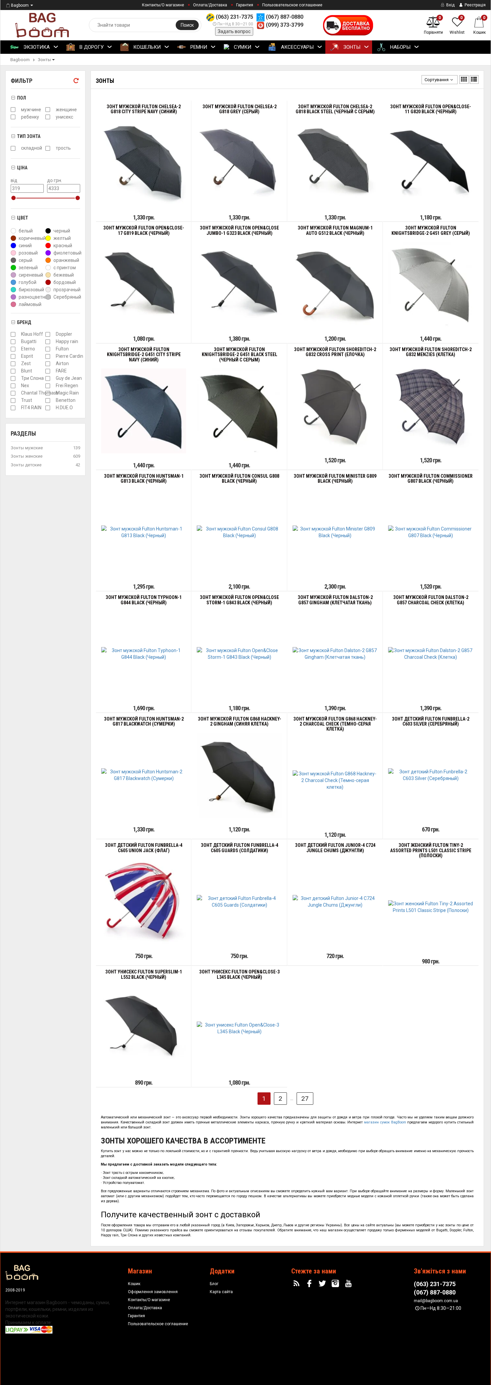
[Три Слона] (13, 378)
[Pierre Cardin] (47, 356)
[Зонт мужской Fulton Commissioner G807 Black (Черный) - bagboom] (430, 532)
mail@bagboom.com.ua (436, 1300)
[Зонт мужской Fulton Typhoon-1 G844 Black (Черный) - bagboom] (143, 653)
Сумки (241, 47)
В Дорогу (91, 47)
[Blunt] (13, 371)
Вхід (450, 5)
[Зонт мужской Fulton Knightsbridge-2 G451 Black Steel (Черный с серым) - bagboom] (239, 410)
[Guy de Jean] (47, 378)
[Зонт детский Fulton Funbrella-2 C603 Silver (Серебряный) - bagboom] (430, 775)
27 (305, 1098)
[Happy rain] (47, 341)
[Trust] (13, 400)
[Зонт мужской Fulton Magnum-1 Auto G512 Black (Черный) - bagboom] (335, 284)
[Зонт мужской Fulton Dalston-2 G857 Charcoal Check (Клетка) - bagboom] (430, 653)
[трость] (47, 148)
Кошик (134, 1283)
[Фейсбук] (310, 1284)
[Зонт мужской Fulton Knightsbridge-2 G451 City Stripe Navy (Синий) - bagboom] (143, 410)
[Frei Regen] (47, 385)
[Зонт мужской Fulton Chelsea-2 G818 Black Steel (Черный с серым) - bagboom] (335, 162)
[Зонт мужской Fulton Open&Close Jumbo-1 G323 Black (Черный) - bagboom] (239, 284)
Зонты (351, 47)
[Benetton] (47, 400)
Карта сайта (221, 1291)
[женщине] (47, 109)
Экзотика (36, 47)
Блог (214, 1283)
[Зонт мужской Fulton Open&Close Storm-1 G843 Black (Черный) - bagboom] (239, 653)
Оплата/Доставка (210, 5)
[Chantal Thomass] (13, 393)
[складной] (13, 148)
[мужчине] (13, 109)
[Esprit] (13, 356)
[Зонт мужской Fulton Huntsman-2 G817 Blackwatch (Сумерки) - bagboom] (143, 775)
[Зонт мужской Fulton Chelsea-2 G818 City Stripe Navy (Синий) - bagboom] (143, 162)
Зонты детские (26, 464)
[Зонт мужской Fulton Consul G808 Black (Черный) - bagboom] (239, 532)
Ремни (198, 47)
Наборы (400, 47)
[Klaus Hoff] (13, 334)
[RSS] (297, 1284)
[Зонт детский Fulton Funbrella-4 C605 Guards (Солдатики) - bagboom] (239, 901)
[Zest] (13, 363)
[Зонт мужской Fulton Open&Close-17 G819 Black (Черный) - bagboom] (143, 284)
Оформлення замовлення (153, 1291)
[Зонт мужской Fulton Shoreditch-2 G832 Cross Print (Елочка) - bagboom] (335, 405)
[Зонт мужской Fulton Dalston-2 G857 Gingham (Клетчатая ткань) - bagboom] (335, 653)
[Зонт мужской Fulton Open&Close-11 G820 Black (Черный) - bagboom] (430, 162)
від (14, 180)
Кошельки (146, 47)
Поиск (187, 25)
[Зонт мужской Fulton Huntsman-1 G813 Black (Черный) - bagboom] (143, 532)
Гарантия (244, 5)
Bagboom (20, 5)
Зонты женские (26, 456)
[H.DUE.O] (47, 408)
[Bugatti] (13, 341)
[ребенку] (13, 117)
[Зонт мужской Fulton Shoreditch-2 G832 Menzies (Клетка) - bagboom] (430, 405)
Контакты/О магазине (163, 5)
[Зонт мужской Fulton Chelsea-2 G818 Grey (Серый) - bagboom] (239, 162)
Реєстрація (475, 5)
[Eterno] (13, 349)
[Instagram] (336, 1284)
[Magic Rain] (47, 393)
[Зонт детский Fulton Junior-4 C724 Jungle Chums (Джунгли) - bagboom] (335, 901)
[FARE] (47, 371)
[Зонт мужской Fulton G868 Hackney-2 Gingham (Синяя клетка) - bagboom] (239, 775)
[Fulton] (47, 349)
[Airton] (47, 363)
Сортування (437, 79)
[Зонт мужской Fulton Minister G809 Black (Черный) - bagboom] (335, 532)
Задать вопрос (234, 31)
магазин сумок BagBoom (385, 1122)
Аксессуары (297, 47)
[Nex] (13, 385)
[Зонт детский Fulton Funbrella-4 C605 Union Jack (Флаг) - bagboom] (143, 901)
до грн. (54, 180)
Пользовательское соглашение (292, 5)
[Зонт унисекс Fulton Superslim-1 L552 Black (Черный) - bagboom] (143, 1028)
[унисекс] (47, 117)
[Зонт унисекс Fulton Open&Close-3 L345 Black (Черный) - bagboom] (239, 1028)
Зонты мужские (27, 447)
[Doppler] (47, 334)
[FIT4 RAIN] (13, 408)
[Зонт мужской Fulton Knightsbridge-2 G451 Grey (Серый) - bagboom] (430, 284)
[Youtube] (349, 1284)
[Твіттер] (323, 1284)
